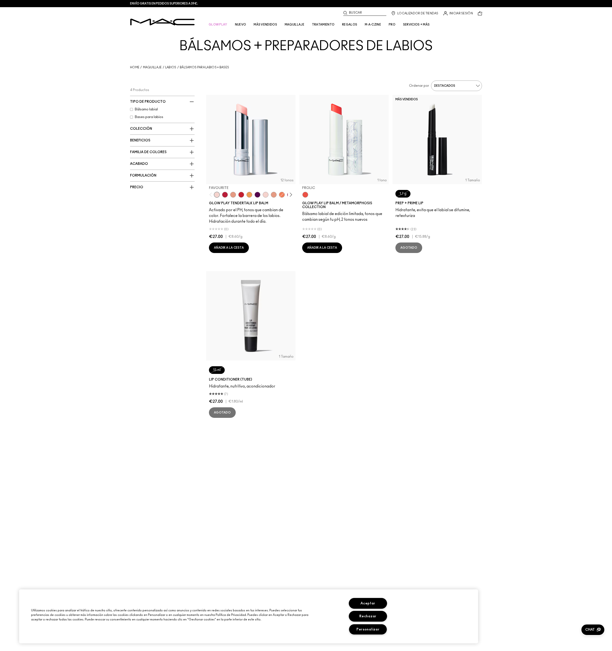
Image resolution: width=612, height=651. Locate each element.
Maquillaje (152, 67)
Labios (170, 67)
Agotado (408, 247)
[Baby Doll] (274, 195)
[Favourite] (217, 195)
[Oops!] (249, 195)
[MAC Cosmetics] (162, 22)
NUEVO (240, 24)
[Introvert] (233, 195)
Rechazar (368, 616)
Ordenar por (419, 85)
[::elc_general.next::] (290, 195)
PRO (392, 24)
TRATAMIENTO (323, 24)
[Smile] (265, 195)
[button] (593, 629)
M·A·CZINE (373, 24)
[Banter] (225, 195)
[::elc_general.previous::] (212, 195)
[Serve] (241, 195)
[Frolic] (305, 195)
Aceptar (368, 603)
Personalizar (368, 629)
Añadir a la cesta (229, 247)
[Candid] (282, 195)
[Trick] (257, 195)
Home (134, 67)
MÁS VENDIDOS (265, 24)
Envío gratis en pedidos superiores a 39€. (164, 3)
